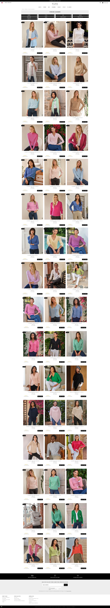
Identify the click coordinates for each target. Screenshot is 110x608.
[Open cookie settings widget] (1, 607)
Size (63, 15)
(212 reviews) (47, 156)
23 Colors (32, 154)
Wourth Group (16, 598)
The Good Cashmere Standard (19, 600)
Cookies (30, 601)
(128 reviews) (25, 87)
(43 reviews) (47, 190)
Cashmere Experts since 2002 (55, 0)
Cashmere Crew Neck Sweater (55, 83)
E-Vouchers (31, 597)
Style (46, 15)
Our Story (15, 597)
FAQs (3, 601)
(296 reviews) (70, 53)
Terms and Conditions (32, 600)
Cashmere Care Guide (6, 599)
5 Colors (76, 394)
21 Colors (55, 85)
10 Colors (32, 85)
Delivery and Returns (5, 597)
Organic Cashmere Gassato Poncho (77, 392)
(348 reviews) (47, 53)
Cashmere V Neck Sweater (77, 117)
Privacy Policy (31, 599)
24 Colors (32, 119)
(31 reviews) (70, 87)
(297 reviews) (25, 190)
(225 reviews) (25, 53)
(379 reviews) (47, 87)
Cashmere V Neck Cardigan (77, 220)
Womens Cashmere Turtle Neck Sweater (33, 529)
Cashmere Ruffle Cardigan (55, 186)
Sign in (6, 2)
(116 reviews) (69, 396)
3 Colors (77, 85)
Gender (29, 15)
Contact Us (4, 600)
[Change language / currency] (2, 3)
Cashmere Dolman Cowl (77, 83)
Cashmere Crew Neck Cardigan (32, 117)
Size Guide (4, 598)
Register (9, 2)
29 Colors (77, 119)
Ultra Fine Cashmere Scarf (32, 83)
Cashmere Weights (17, 599)
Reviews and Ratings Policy (33, 598)
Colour (80, 15)
